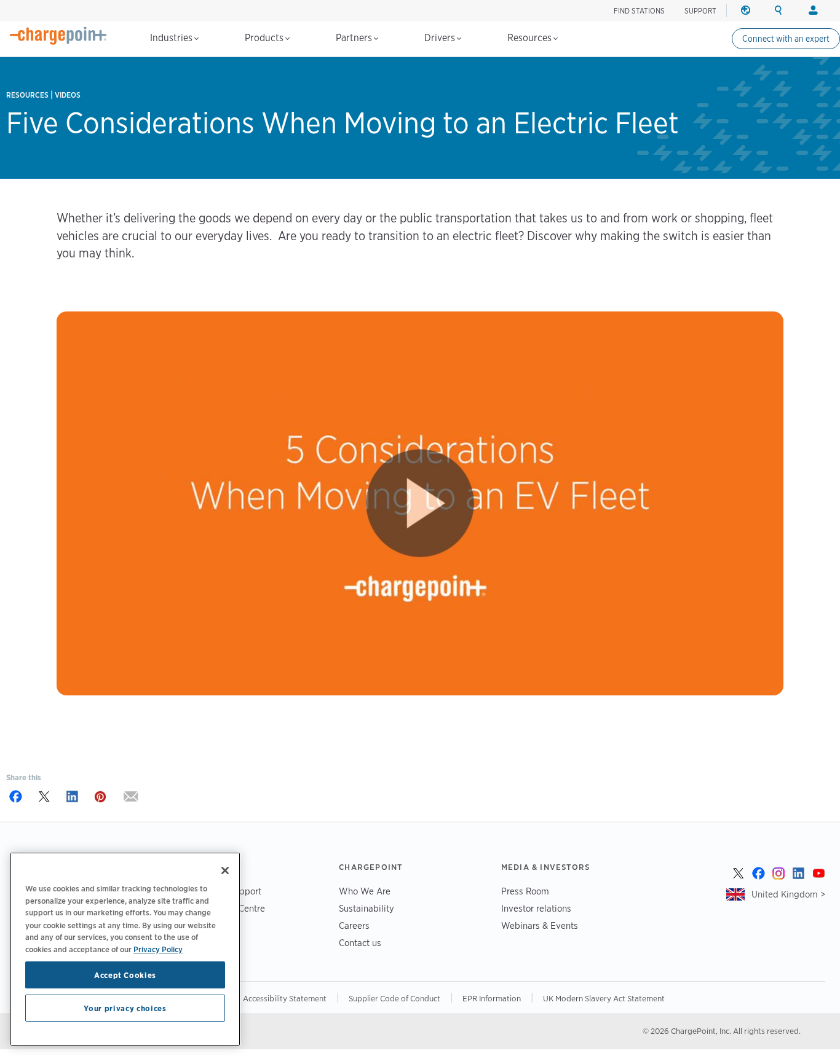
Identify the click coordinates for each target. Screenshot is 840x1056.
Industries (172, 38)
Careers (354, 925)
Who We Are (364, 891)
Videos (68, 95)
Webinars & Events (539, 925)
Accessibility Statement (285, 998)
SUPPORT (700, 10)
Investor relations (536, 908)
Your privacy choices (125, 1008)
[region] (125, 949)
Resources (530, 38)
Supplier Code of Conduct (394, 998)
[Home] (58, 35)
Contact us (360, 942)
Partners (355, 38)
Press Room (525, 891)
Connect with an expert (786, 39)
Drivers (441, 38)
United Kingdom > (788, 894)
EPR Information (491, 998)
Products (265, 38)
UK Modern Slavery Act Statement (604, 998)
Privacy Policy (158, 948)
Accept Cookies (125, 975)
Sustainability (366, 908)
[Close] (225, 870)
